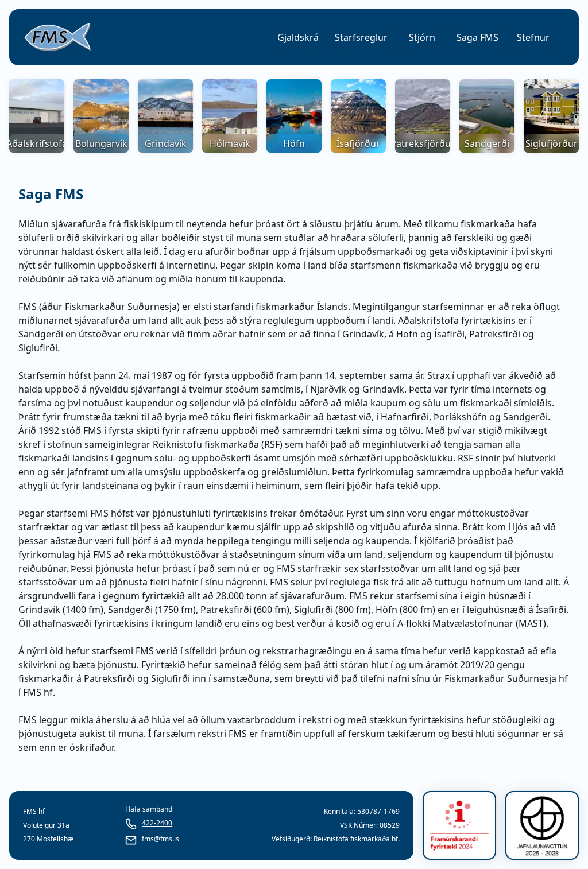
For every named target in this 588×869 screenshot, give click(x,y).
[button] (298, 37)
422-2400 (157, 823)
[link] (57, 37)
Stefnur (533, 37)
